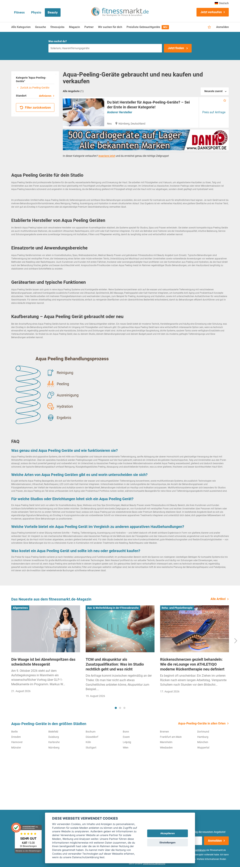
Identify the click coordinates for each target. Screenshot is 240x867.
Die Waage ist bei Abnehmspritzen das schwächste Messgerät (43, 662)
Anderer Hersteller (119, 112)
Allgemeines (20, 607)
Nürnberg (53, 747)
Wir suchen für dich (110, 27)
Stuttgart (91, 747)
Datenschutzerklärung (154, 863)
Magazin (74, 27)
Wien (125, 747)
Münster (16, 747)
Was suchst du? (57, 41)
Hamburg (202, 736)
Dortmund (203, 731)
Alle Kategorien (21, 27)
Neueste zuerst (213, 91)
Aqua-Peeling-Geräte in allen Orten (202, 723)
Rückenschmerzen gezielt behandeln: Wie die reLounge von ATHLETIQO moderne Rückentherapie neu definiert (192, 664)
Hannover (17, 742)
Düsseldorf (92, 736)
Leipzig (127, 742)
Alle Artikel (218, 599)
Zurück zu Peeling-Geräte (34, 87)
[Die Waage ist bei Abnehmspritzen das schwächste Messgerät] (45, 628)
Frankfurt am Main (171, 736)
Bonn (126, 731)
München (202, 742)
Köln (88, 742)
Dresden (16, 736)
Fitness (19, 12)
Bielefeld (53, 731)
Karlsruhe (54, 742)
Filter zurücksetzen (37, 107)
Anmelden (222, 27)
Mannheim (166, 742)
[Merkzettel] (209, 27)
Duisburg (53, 736)
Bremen (164, 731)
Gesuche (40, 27)
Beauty (53, 12)
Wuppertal (203, 747)
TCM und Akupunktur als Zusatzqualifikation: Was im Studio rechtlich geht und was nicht (115, 664)
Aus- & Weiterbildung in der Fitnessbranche (113, 607)
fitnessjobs (57, 27)
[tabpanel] (45, 650)
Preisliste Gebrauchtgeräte (147, 27)
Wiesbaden (166, 747)
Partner (89, 27)
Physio (36, 12)
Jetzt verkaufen (211, 12)
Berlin (14, 731)
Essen (126, 736)
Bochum (90, 731)
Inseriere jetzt (106, 155)
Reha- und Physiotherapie (177, 607)
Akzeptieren (167, 833)
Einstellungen (168, 842)
